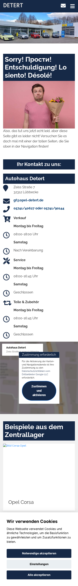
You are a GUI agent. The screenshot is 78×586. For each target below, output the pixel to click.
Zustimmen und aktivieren (39, 391)
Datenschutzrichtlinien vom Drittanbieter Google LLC (36, 373)
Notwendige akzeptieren (39, 553)
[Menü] (72, 6)
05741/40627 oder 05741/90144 (39, 208)
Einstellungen (39, 564)
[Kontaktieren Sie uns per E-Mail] (63, 6)
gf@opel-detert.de (28, 200)
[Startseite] (13, 4)
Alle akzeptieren (39, 574)
